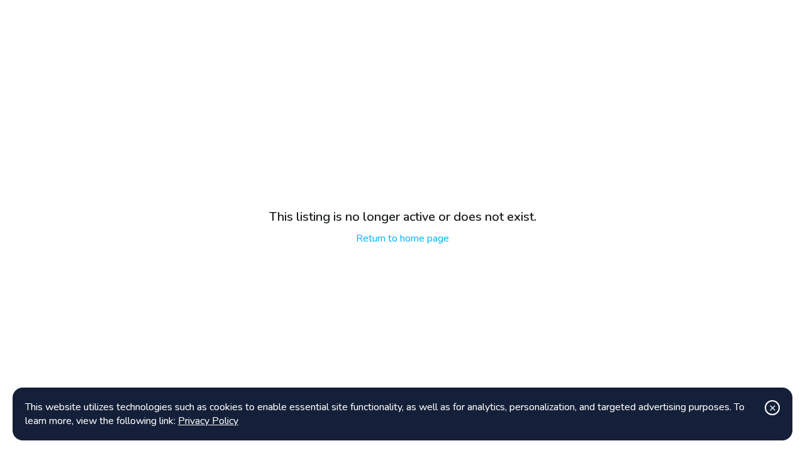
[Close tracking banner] (772, 407)
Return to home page (402, 238)
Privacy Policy (208, 421)
